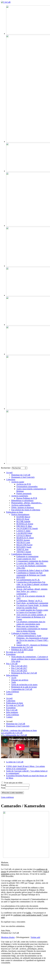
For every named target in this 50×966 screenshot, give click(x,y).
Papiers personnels (23, 493)
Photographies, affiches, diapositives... (26, 503)
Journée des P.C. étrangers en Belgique (32, 645)
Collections (10, 479)
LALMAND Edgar (24, 533)
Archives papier (17, 482)
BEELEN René (22, 519)
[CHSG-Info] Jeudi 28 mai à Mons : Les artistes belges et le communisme (25, 767)
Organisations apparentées (27, 486)
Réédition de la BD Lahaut (22, 650)
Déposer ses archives (19, 680)
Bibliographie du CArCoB (22, 647)
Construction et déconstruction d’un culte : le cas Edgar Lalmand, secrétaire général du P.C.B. (32, 584)
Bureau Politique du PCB (26, 498)
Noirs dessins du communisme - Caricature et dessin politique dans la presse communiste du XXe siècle (29, 659)
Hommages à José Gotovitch (22, 477)
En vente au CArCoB (15, 652)
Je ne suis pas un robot (13, 783)
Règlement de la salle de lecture (24, 687)
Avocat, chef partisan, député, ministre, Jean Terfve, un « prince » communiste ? (32, 591)
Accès (13, 677)
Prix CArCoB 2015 (19, 666)
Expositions (11, 654)
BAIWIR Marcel (23, 517)
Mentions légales (8, 937)
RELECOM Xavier (24, 545)
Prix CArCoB (11, 664)
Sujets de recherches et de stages (24, 684)
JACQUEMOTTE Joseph (27, 528)
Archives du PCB (23, 484)
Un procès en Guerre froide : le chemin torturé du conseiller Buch (32, 606)
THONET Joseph (23, 552)
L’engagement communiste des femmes (32, 561)
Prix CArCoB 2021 (19, 671)
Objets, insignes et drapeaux (22, 507)
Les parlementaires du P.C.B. (28, 580)
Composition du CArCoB (21, 689)
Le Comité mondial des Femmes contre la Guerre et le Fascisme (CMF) (32, 611)
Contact (9, 694)
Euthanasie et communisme (27, 556)
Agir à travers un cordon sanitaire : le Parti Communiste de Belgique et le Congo (31, 617)
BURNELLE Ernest (24, 524)
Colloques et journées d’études (23, 633)
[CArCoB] (6, 2)
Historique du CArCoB (20, 475)
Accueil (9, 472)
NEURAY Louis (23, 542)
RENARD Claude (23, 547)
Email (3, 785)
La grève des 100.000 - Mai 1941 (29, 563)
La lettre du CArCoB (14, 762)
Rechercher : (6, 468)
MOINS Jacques (23, 540)
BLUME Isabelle (23, 521)
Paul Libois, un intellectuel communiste (32, 603)
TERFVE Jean (22, 549)
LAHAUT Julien (23, 531)
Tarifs (13, 682)
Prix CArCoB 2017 (19, 668)
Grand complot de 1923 (26, 559)
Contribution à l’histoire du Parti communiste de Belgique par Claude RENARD (31, 575)
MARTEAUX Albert (25, 538)
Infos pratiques (12, 675)
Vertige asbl (35, 937)
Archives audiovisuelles (21, 505)
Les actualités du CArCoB (11, 733)
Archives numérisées (19, 496)
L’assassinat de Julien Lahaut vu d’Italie (32, 570)
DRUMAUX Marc (24, 526)
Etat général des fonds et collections (25, 510)
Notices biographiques (20, 514)
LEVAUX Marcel (23, 535)
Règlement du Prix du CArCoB (24, 673)
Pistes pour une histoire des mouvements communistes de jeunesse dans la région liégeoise (31, 628)
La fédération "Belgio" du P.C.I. (29, 601)
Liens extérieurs (12, 691)
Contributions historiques (21, 554)
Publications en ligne (14, 512)
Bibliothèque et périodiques (22, 500)
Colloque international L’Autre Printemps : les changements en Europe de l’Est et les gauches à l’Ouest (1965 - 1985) (32, 639)
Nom (3, 788)
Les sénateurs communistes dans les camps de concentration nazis (30, 623)
